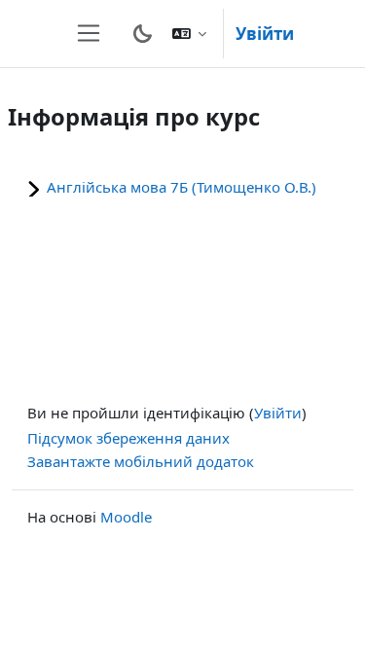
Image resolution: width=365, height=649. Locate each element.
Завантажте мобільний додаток (140, 461)
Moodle (126, 516)
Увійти (265, 33)
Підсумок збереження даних (128, 438)
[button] (190, 33)
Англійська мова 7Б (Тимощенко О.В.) (181, 187)
